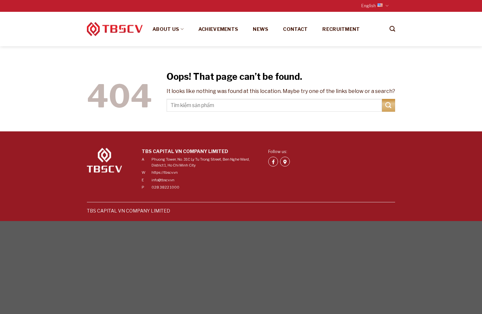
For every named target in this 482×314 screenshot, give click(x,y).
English (368, 5)
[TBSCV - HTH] (115, 29)
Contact (295, 29)
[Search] (392, 29)
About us (165, 29)
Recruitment (341, 29)
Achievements (218, 29)
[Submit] (388, 105)
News (260, 29)
